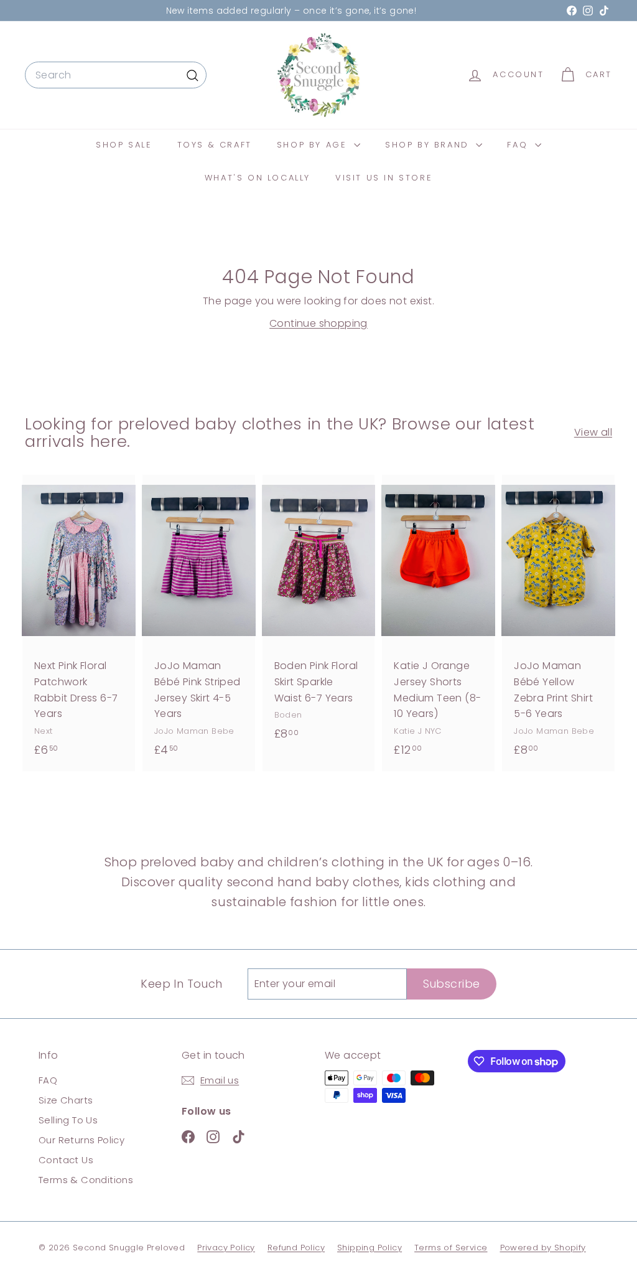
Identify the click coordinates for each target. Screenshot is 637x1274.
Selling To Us (68, 1119)
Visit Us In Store (383, 178)
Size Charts (66, 1100)
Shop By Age (314, 145)
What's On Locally (257, 178)
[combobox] (116, 75)
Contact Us (66, 1159)
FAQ (519, 145)
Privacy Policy (226, 1247)
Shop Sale (124, 145)
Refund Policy (296, 1247)
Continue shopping (318, 323)
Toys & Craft (214, 145)
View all (593, 432)
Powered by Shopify (543, 1247)
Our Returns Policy (81, 1139)
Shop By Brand (429, 145)
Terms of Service (450, 1247)
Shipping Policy (369, 1247)
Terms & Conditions (86, 1179)
